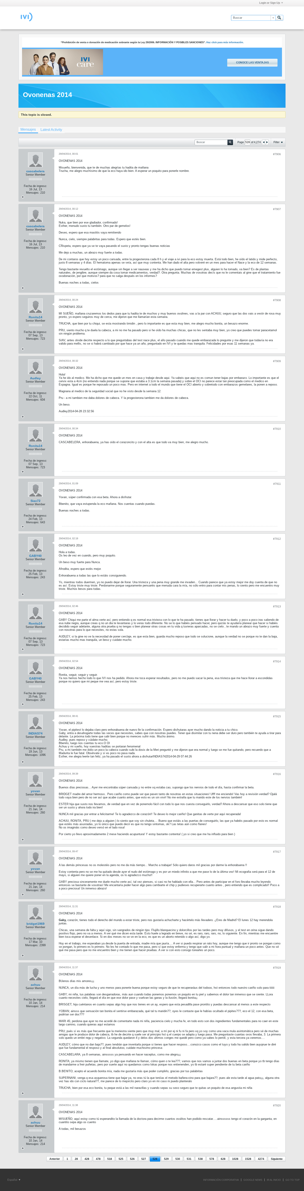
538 (200, 1159)
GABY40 (35, 556)
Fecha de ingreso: (35, 186)
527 (143, 1159)
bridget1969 (35, 923)
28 (76, 1159)
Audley (35, 378)
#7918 (277, 906)
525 (121, 1159)
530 (177, 1159)
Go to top (293, 1180)
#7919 (277, 967)
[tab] (28, 130)
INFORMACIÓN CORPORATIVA (221, 1180)
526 (132, 1159)
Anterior (54, 1159)
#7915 (277, 716)
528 (155, 1159)
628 (223, 1159)
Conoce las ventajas (252, 62)
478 (98, 1159)
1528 (248, 1159)
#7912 (277, 538)
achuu (35, 984)
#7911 (277, 483)
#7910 (277, 428)
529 (166, 1159)
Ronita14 (35, 317)
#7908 (277, 300)
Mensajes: (32, 192)
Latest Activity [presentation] (51, 130)
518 (109, 1159)
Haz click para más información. (225, 42)
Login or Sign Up (269, 2)
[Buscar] (279, 18)
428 (87, 1159)
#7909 (277, 361)
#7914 (277, 661)
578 (211, 1159)
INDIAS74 (35, 733)
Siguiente (277, 1159)
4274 (261, 1159)
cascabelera (35, 171)
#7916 (277, 774)
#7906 (277, 154)
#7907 (277, 209)
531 (189, 1159)
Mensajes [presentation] (28, 129)
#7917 (277, 851)
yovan (35, 791)
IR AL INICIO (274, 1180)
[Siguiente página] (266, 142)
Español (12, 1179)
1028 (235, 1159)
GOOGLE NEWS (252, 1180)
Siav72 (35, 501)
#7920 (277, 1105)
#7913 (277, 606)
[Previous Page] (263, 142)
